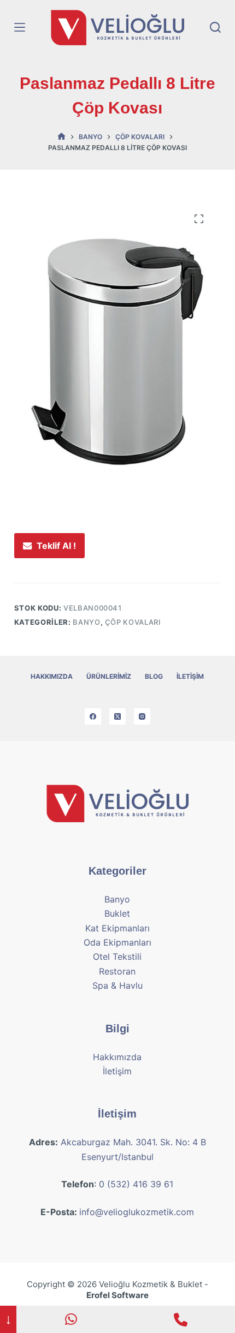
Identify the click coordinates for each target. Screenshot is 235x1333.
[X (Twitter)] (117, 716)
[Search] (215, 27)
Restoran (117, 971)
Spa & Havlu (117, 985)
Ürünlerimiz (108, 676)
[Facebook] (93, 716)
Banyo (86, 622)
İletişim (190, 676)
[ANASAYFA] (61, 137)
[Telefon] (180, 1319)
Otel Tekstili (117, 956)
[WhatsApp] (71, 1319)
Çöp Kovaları (133, 622)
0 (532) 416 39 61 (136, 1184)
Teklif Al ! (56, 545)
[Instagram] (142, 716)
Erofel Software (117, 1295)
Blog (154, 676)
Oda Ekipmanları (117, 942)
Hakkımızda (52, 676)
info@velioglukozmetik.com (136, 1211)
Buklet (117, 913)
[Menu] (19, 27)
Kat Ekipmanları (117, 928)
